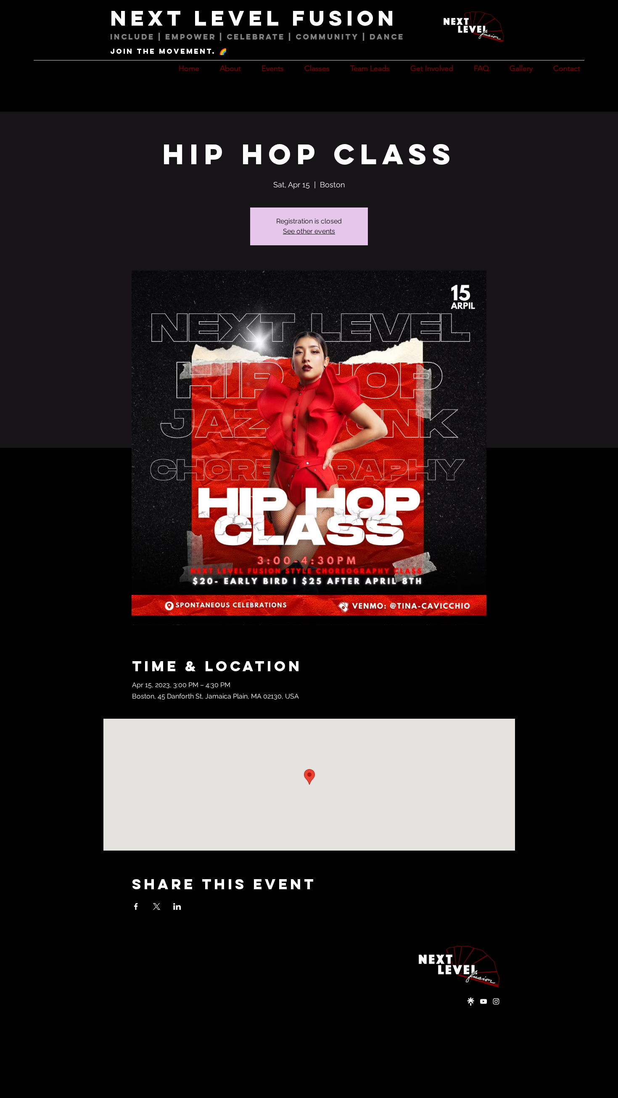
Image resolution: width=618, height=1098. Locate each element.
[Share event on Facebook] (136, 906)
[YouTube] (483, 1001)
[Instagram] (496, 1001)
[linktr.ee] (471, 1001)
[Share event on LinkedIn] (177, 906)
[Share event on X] (157, 906)
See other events (309, 231)
